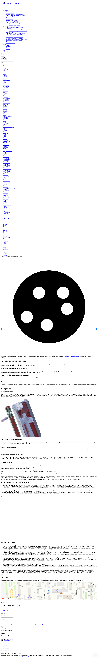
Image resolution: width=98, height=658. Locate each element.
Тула (4, 229)
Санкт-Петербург (7, 205)
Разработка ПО (9, 28)
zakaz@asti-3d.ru (4, 3)
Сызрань (5, 220)
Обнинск (5, 173)
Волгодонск (6, 89)
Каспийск (5, 118)
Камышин (5, 117)
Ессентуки (5, 104)
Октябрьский (6, 176)
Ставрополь (6, 215)
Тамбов (5, 224)
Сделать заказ (4, 5)
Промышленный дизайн (11, 20)
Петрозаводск (6, 187)
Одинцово (5, 175)
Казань (4, 112)
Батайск (5, 75)
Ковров (5, 124)
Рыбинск (5, 200)
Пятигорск (5, 194)
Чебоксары (5, 241)
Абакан (5, 64)
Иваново (5, 107)
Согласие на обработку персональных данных (11, 656)
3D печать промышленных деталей (17, 22)
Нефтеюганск (6, 158)
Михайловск (6, 145)
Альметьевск (6, 65)
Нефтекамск (6, 157)
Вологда (5, 92)
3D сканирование (10, 13)
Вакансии (8, 49)
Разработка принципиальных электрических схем (20, 35)
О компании (8, 46)
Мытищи (5, 149)
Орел (4, 178)
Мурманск (5, 147)
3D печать (8, 11)
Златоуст (5, 106)
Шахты (4, 247)
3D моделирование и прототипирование (15, 14)
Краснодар (5, 133)
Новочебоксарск (7, 169)
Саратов (5, 207)
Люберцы (5, 140)
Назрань (5, 152)
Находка (5, 154)
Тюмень (5, 230)
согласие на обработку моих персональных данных (15, 624)
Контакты (8, 45)
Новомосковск (6, 165)
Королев (5, 129)
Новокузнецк (6, 164)
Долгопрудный (6, 99)
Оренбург (5, 179)
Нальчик (5, 153)
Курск (4, 136)
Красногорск (6, 131)
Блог (4, 50)
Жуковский (5, 105)
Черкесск (5, 244)
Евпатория (5, 101)
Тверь (4, 225)
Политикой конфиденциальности (71, 356)
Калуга (4, 115)
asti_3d (17, 3)
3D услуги (5, 10)
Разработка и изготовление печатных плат (18, 33)
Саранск (5, 206)
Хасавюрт (5, 238)
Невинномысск (6, 155)
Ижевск (5, 109)
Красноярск (6, 134)
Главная (5, 255)
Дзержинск (5, 97)
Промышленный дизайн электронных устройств (17, 39)
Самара (5, 203)
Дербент (5, 95)
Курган (4, 135)
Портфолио (5, 51)
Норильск (5, 172)
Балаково (5, 71)
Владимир (5, 87)
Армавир (5, 68)
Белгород (5, 76)
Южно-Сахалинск (7, 250)
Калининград (6, 113)
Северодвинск (6, 209)
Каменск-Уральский (7, 116)
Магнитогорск (6, 141)
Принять (2, 357)
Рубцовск (5, 199)
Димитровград (6, 98)
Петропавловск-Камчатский (9, 188)
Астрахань (5, 70)
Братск (4, 81)
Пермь (4, 185)
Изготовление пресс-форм (12, 17)
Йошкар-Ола (6, 111)
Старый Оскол (6, 217)
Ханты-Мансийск (7, 237)
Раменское (5, 195)
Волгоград (5, 88)
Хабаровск (5, 236)
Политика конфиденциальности (29, 656)
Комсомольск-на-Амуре (8, 127)
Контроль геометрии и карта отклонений (15, 15)
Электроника (6, 26)
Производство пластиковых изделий (14, 40)
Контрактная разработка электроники (14, 27)
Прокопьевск (6, 190)
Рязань (4, 201)
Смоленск (5, 213)
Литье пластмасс (9, 19)
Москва (5, 146)
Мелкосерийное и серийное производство (15, 38)
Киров (4, 122)
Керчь (4, 121)
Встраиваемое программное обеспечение (18, 31)
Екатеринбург (6, 103)
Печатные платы (9, 32)
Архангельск (6, 69)
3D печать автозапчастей (14, 23)
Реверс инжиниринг (10, 43)
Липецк (5, 139)
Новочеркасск (6, 170)
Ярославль (5, 253)
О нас (4, 44)
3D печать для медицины (14, 25)
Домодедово (6, 100)
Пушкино (5, 193)
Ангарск (5, 67)
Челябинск (5, 242)
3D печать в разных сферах (12, 21)
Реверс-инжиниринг (10, 16)
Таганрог (5, 223)
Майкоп (5, 142)
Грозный (5, 94)
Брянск (4, 82)
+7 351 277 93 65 (12, 3)
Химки (4, 239)
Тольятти (5, 226)
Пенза (4, 183)
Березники (5, 77)
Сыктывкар (5, 221)
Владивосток (6, 85)
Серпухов (5, 211)
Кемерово (5, 119)
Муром (4, 148)
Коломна (5, 125)
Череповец (5, 243)
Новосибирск (6, 167)
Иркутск (5, 110)
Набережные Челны (7, 151)
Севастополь (6, 208)
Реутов (4, 196)
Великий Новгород (7, 83)
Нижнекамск (6, 160)
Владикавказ (6, 86)
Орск (4, 182)
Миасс (4, 143)
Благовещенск (6, 80)
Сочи (4, 214)
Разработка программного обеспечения (17, 29)
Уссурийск (5, 233)
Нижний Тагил (6, 163)
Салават (5, 202)
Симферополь (6, 212)
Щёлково (5, 248)
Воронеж (5, 93)
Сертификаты (9, 47)
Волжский (5, 91)
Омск (4, 177)
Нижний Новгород (7, 161)
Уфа (4, 235)
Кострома (5, 130)
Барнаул (5, 74)
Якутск (4, 251)
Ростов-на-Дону (6, 197)
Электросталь (6, 249)
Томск (4, 227)
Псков (4, 191)
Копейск (5, 128)
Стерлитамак (6, 218)
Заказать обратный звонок (6, 630)
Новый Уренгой (7, 171)
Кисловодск (6, 123)
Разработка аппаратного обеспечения (14, 37)
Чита (4, 245)
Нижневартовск (6, 159)
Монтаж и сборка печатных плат (16, 34)
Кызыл (4, 137)
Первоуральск (6, 184)
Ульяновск (5, 232)
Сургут (4, 219)
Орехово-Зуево (6, 181)
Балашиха (5, 73)
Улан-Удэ (5, 231)
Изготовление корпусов (11, 41)
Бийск (4, 79)
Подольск (5, 189)
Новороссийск (6, 166)
